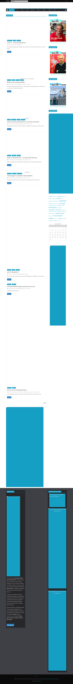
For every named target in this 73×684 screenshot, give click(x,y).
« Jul (57, 242)
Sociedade (13, 387)
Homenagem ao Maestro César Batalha (19, 176)
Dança (62, 198)
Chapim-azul (25, 123)
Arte (53, 196)
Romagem (55, 218)
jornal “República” (13, 272)
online (53, 213)
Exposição (62, 203)
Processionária (29, 123)
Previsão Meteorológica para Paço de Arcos (21, 286)
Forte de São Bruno (52, 205)
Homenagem (9, 173)
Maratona (55, 211)
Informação (18, 40)
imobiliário (26, 159)
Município (58, 211)
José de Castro (51, 211)
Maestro (26, 177)
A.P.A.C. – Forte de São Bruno (16, 42)
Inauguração (59, 207)
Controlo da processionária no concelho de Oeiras (23, 122)
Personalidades (58, 216)
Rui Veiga (14, 84)
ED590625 (57, 201)
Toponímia (51, 220)
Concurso (54, 198)
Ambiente (9, 119)
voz (58, 220)
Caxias (59, 196)
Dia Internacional (52, 201)
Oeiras (50, 213)
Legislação (18, 155)
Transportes (55, 220)
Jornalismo (63, 209)
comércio (22, 159)
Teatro (60, 218)
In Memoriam (23, 177)
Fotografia (58, 205)
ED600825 (62, 201)
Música (29, 177)
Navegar (22, 84)
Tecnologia (64, 218)
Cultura (14, 40)
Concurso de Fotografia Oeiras (17, 390)
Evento (58, 203)
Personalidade (19, 173)
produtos (29, 159)
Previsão (29, 288)
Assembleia (56, 196)
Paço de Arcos (25, 288)
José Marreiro (15, 44)
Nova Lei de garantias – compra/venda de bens (22, 157)
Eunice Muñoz (54, 203)
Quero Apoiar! (10, 625)
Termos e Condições (55, 678)
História (13, 269)
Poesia (27, 84)
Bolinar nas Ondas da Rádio (16, 82)
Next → (45, 402)
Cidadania (50, 198)
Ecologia (18, 119)
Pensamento (51, 215)
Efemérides (9, 269)
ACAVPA (50, 196)
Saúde (57, 218)
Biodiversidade (14, 119)
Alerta (22, 123)
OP (54, 213)
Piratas (25, 84)
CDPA (63, 196)
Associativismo (10, 40)
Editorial (50, 203)
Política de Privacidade (48, 678)
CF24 (65, 196)
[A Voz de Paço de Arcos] (7, 10)
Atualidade (9, 155)
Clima (22, 288)
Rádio (29, 84)
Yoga (59, 220)
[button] (13, 10)
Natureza (64, 211)
